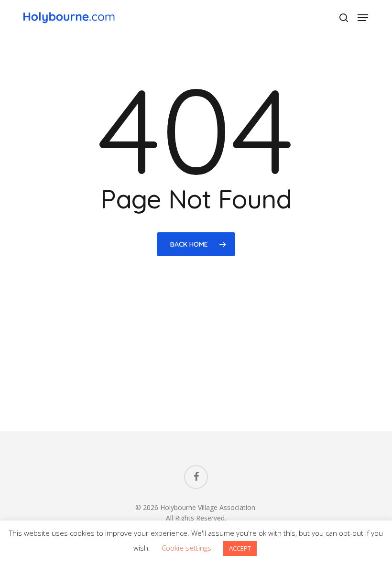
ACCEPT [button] (240, 548)
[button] (363, 17)
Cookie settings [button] (186, 548)
